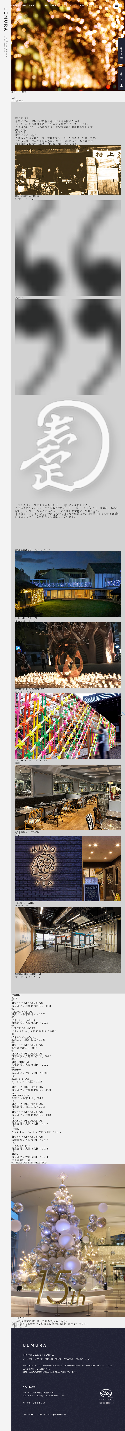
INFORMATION (31, 5)
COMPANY (82, 5)
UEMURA (6, 20)
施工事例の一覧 (20, 1160)
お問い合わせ (19, 1326)
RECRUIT (98, 5)
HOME (14, 5)
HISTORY (51, 5)
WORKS (66, 5)
